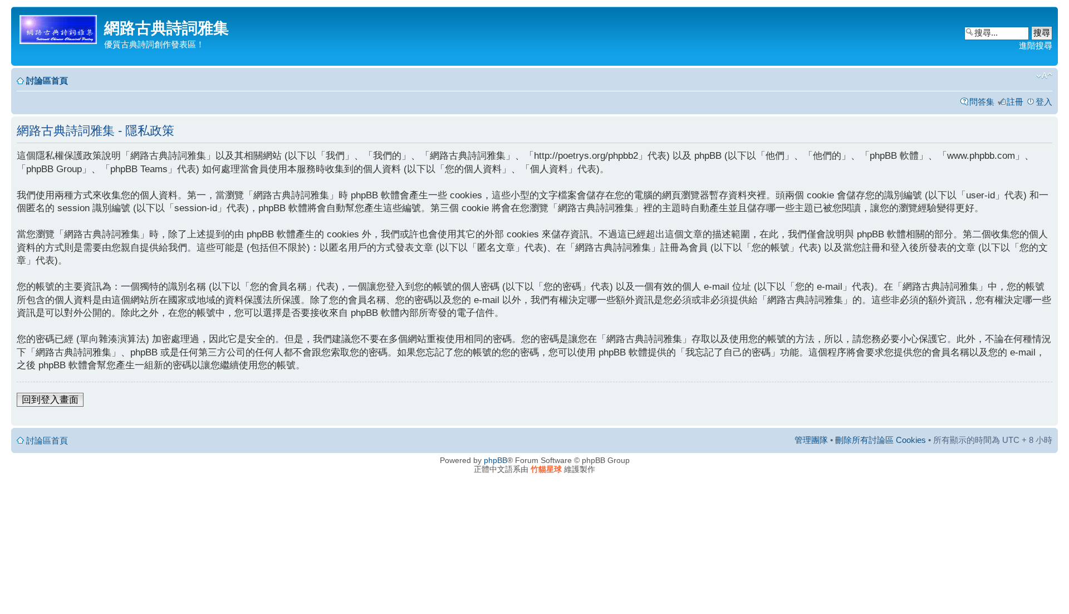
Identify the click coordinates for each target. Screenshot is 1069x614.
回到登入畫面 (50, 399)
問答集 (981, 101)
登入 (1044, 101)
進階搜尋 (1035, 45)
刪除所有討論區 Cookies (880, 440)
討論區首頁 (47, 80)
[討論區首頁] (59, 27)
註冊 (1015, 101)
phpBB (495, 460)
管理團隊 (811, 440)
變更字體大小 (1044, 76)
